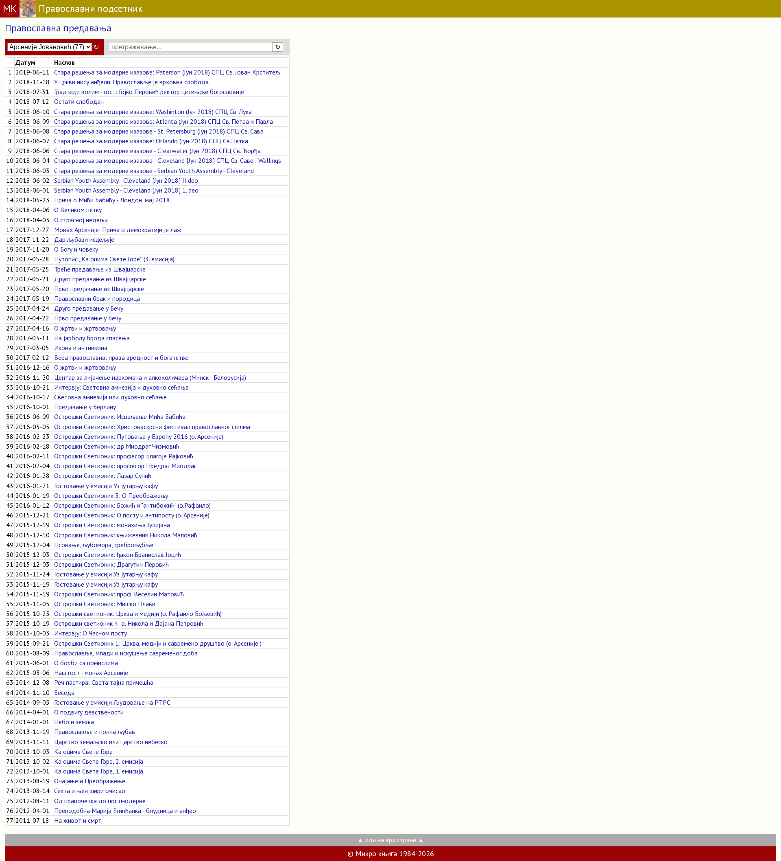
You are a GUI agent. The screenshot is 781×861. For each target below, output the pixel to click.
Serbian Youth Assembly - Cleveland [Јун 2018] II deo (126, 180)
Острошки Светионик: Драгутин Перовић (111, 564)
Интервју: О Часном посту (90, 633)
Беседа (64, 692)
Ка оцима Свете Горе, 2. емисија (98, 761)
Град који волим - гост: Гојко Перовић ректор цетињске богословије (149, 92)
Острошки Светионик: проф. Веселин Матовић (119, 594)
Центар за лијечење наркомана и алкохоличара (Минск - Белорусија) (150, 377)
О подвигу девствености (89, 712)
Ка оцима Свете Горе (83, 751)
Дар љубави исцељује (84, 239)
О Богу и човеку (76, 249)
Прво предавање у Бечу (87, 318)
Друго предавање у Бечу (88, 308)
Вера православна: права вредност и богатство (121, 357)
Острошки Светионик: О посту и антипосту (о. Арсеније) (131, 515)
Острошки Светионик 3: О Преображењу (111, 495)
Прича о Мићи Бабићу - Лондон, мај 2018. (112, 200)
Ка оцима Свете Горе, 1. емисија (98, 771)
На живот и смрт (77, 820)
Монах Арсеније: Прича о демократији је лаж (117, 230)
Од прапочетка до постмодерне (100, 801)
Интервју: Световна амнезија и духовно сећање (121, 387)
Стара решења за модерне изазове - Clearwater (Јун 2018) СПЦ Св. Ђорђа (157, 151)
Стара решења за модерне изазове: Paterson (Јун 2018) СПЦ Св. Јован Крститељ (167, 72)
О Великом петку (78, 210)
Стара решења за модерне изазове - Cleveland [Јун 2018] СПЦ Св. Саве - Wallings (167, 160)
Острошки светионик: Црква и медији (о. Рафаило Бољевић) (138, 613)
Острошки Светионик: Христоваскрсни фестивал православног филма (152, 427)
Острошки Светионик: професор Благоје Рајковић (123, 456)
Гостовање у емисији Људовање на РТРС (112, 702)
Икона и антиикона (80, 348)
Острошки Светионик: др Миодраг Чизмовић (116, 446)
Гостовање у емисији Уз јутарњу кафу (106, 486)
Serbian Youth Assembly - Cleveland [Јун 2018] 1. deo (126, 190)
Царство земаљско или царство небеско (111, 742)
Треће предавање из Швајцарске (100, 269)
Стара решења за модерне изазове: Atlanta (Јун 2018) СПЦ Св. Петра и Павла (163, 121)
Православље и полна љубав (94, 731)
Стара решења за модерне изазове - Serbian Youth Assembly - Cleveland (154, 171)
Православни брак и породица (97, 298)
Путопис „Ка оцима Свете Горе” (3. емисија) (114, 259)
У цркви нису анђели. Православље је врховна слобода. (132, 82)
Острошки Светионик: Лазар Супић (102, 475)
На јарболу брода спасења (92, 338)
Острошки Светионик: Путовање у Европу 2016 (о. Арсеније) (138, 436)
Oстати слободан (79, 101)
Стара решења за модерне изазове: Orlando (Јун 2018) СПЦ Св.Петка (151, 141)
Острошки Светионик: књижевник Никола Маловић (125, 535)
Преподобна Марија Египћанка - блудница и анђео (125, 810)
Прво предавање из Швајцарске (99, 289)
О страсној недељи (81, 220)
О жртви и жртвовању (85, 328)
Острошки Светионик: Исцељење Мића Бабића (119, 416)
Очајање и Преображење (89, 781)
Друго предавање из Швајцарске (100, 279)
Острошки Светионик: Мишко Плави (104, 604)
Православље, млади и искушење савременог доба (126, 653)
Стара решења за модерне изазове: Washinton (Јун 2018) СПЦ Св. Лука (153, 111)
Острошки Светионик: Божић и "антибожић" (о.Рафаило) (132, 505)
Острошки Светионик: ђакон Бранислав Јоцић (117, 554)
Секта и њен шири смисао (89, 791)
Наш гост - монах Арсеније (91, 672)
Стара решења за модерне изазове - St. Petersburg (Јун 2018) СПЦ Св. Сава (159, 131)
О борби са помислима (86, 663)
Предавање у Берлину (85, 407)
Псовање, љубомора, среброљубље (103, 545)
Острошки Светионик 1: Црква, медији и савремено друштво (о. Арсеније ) (158, 643)
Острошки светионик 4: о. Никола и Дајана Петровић (128, 623)
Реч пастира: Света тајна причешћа (103, 682)
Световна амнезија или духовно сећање (110, 397)
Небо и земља (74, 722)
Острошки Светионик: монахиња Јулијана (112, 525)
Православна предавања (58, 28)
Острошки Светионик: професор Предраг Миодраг (125, 466)
